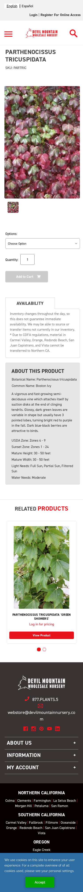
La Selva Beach (64, 800)
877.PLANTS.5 (45, 699)
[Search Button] (74, 32)
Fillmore (52, 822)
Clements (24, 800)
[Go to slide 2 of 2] (44, 649)
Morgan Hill (23, 806)
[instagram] (33, 728)
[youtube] (49, 728)
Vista (41, 833)
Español (27, 6)
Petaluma (41, 806)
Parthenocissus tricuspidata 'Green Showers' (41, 617)
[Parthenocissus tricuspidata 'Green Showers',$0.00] (41, 567)
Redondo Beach (30, 827)
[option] (27, 6)
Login (33, 15)
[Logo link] (8, 36)
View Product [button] (41, 635)
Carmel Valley (16, 822)
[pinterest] (41, 728)
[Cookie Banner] (41, 872)
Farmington (42, 800)
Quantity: (11, 259)
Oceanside (68, 822)
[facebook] (25, 728)
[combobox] (11, 6)
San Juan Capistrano (60, 827)
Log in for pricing (41, 624)
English (12, 6)
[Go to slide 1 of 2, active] (39, 649)
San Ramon (59, 806)
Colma (10, 800)
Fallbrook (36, 822)
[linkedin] (57, 728)
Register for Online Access (61, 15)
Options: (11, 233)
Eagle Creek (41, 849)
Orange (11, 827)
